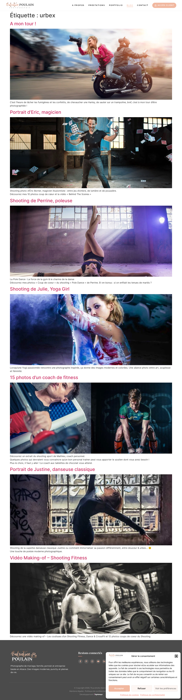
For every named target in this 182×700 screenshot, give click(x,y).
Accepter (119, 688)
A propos (78, 5)
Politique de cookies (129, 695)
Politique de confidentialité (152, 695)
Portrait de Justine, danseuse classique (52, 469)
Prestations (96, 5)
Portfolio (116, 5)
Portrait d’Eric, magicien (35, 112)
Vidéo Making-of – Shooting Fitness (48, 558)
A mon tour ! (23, 23)
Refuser (142, 688)
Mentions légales (76, 691)
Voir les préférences (165, 688)
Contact (142, 5)
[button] (176, 656)
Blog (130, 5)
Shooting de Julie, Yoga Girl (39, 289)
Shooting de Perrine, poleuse (41, 200)
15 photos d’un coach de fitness (44, 377)
